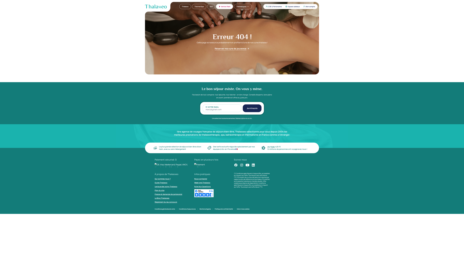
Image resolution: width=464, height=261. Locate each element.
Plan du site (159, 190)
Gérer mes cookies (243, 209)
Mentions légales (205, 209)
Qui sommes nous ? (163, 179)
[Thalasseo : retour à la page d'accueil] (156, 6)
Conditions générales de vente (165, 209)
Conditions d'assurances (187, 209)
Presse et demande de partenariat (168, 194)
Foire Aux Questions (202, 186)
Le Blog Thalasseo (162, 198)
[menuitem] (185, 6)
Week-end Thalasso (202, 182)
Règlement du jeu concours (166, 202)
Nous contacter (200, 179)
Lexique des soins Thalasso (166, 186)
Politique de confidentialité (224, 209)
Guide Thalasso (161, 182)
